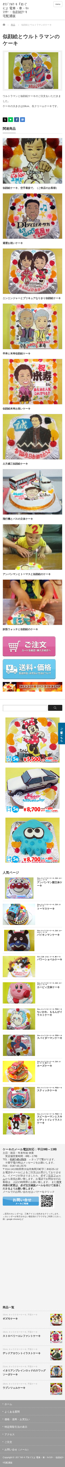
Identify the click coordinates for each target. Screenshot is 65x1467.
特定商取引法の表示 (16, 1426)
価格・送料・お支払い (17, 1419)
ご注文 (8, 1442)
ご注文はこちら (61, 733)
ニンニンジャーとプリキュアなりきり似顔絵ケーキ (32, 298)
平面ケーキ (33, 1315)
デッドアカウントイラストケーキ (22, 1353)
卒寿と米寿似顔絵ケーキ (17, 353)
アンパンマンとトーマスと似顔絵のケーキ (27, 574)
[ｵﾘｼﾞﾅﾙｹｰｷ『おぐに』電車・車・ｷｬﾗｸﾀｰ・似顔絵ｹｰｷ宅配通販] (16, 10)
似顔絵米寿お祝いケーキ (17, 408)
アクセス (10, 1434)
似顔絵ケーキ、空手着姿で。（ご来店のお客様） (30, 187)
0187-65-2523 (18, 1159)
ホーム (8, 1404)
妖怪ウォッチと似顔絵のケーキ (20, 629)
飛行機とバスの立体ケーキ (18, 518)
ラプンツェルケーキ (14, 1387)
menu (57, 4)
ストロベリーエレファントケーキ (22, 1335)
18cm (5, 1332)
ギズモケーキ (10, 1318)
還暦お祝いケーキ (13, 243)
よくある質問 (12, 1411)
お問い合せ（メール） (17, 1449)
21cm (5, 1366)
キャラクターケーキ (18, 1315)
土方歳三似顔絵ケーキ (15, 463)
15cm (5, 1315)
